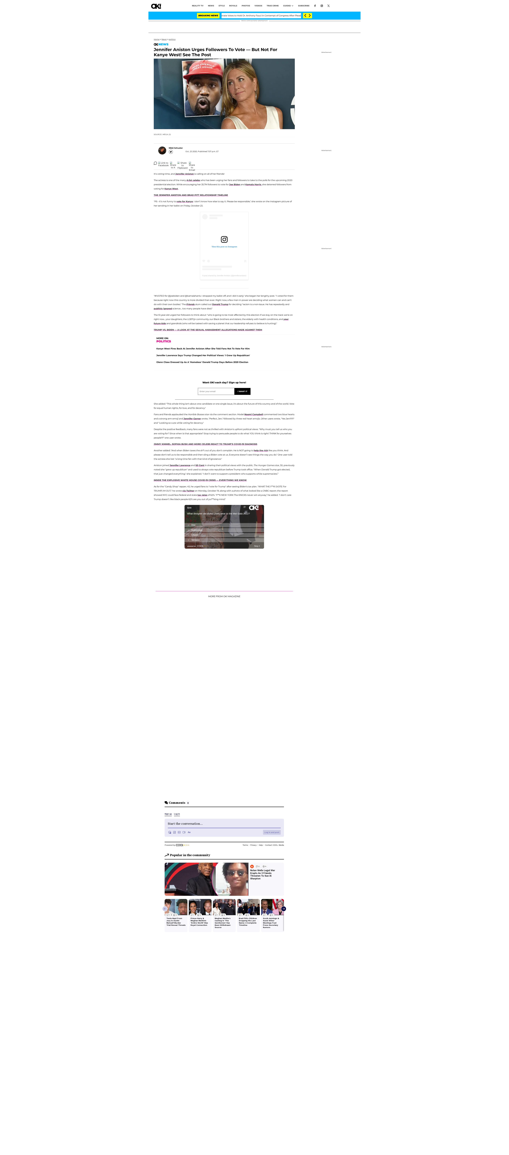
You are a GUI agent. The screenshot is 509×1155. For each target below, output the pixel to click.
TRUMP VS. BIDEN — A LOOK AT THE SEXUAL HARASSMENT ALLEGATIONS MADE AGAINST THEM (208, 330)
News (164, 39)
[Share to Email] (192, 163)
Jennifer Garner (192, 418)
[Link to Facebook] (315, 5)
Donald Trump (220, 304)
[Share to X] (173, 163)
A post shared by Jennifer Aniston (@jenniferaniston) (224, 275)
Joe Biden (234, 184)
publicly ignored (163, 308)
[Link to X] (328, 5)
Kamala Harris (253, 184)
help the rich (261, 450)
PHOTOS (246, 6)
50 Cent (200, 465)
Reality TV (197, 6)
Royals (233, 6)
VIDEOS (258, 6)
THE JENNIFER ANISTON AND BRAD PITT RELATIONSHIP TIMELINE (191, 195)
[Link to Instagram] (321, 5)
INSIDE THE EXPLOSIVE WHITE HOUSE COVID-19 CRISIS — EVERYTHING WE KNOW (200, 480)
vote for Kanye (185, 201)
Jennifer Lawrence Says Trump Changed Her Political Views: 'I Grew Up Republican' (203, 355)
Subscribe (303, 6)
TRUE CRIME (273, 6)
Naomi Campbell (253, 414)
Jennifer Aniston (184, 174)
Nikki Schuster (176, 148)
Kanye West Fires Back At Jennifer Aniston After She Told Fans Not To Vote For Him (203, 348)
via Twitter (188, 491)
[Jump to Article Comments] (155, 163)
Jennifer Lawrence (180, 465)
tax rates (202, 495)
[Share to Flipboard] (182, 163)
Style (222, 6)
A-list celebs (193, 180)
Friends (190, 304)
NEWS (211, 6)
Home (156, 39)
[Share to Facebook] (163, 163)
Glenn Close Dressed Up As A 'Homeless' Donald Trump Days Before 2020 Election (202, 362)
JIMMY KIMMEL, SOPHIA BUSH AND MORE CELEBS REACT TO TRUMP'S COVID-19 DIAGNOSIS (205, 444)
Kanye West (171, 188)
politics (172, 39)
